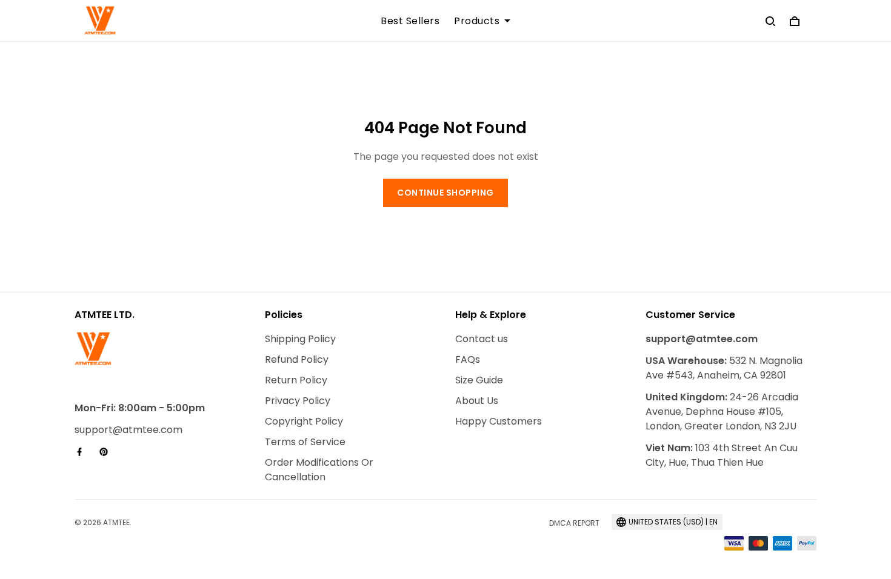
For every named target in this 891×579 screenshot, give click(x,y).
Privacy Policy (297, 401)
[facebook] (83, 452)
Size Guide (479, 380)
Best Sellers (410, 21)
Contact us (481, 339)
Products (476, 21)
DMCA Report (574, 523)
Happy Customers (498, 421)
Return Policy (296, 380)
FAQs (467, 359)
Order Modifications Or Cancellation (319, 469)
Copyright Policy (304, 421)
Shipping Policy (300, 339)
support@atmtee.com (128, 430)
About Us (476, 401)
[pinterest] (107, 452)
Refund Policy (297, 359)
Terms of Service (305, 442)
